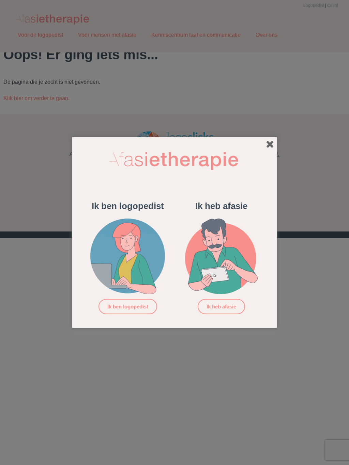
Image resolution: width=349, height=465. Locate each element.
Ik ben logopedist (127, 306)
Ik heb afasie (221, 306)
